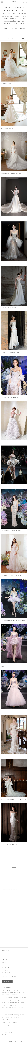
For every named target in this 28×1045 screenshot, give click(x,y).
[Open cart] (26, 2)
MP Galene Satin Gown (7, 128)
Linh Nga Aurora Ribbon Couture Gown (12, 711)
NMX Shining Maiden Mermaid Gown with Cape (14, 262)
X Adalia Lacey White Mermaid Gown (11, 173)
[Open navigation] (2, 1)
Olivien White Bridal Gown (8, 83)
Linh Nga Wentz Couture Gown (9, 397)
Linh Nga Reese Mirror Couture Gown (11, 530)
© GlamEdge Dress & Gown (14, 1041)
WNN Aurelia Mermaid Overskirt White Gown (13, 799)
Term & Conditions (6, 954)
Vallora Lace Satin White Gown (10, 352)
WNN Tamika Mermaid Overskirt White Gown (13, 218)
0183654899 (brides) (7, 1032)
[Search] (23, 2)
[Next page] (23, 941)
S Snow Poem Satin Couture (8, 307)
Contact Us (4, 962)
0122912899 (5, 1029)
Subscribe (7, 981)
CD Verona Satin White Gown (9, 889)
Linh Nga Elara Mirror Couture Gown (11, 485)
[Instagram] (5, 1035)
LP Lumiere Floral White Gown (9, 755)
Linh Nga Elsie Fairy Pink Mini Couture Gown (13, 620)
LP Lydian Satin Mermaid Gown (9, 844)
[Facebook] (2, 1035)
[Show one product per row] (23, 38)
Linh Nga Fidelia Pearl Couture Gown (11, 575)
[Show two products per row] (25, 38)
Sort (10, 38)
